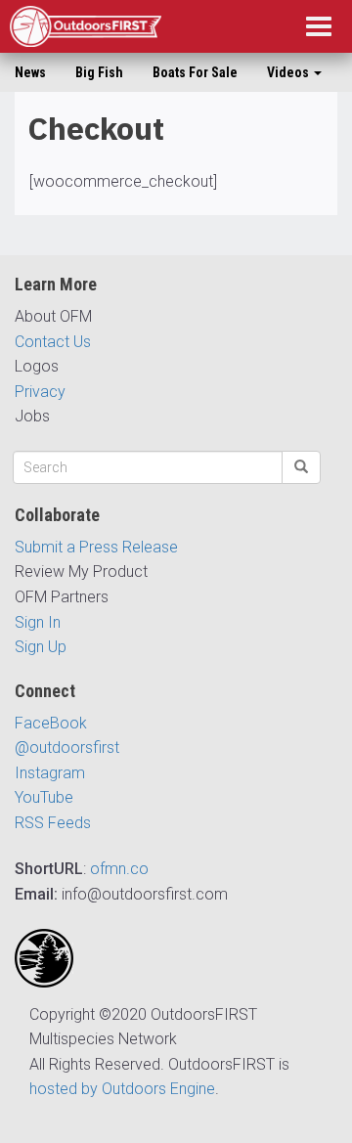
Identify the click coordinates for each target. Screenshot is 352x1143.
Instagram (50, 773)
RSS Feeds (53, 822)
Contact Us (53, 341)
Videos (289, 72)
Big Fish (99, 72)
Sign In (38, 622)
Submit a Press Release (96, 547)
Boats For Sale (195, 72)
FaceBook (51, 723)
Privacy (40, 391)
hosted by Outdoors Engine (122, 1088)
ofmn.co (119, 868)
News (30, 72)
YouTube (44, 797)
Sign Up (40, 646)
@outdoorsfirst (67, 747)
